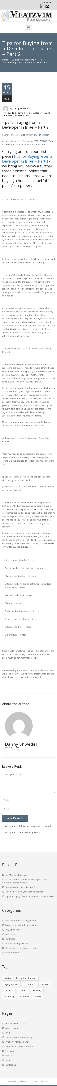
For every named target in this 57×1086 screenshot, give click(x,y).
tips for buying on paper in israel (21, 948)
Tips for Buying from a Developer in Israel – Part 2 (25, 125)
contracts (23, 990)
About (8, 1060)
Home (5, 59)
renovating (9, 996)
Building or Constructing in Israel (27, 59)
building (12, 112)
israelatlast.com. (42, 134)
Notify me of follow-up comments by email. (27, 826)
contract (44, 984)
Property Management (16, 1041)
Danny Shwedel (20, 108)
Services (9, 1051)
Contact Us (10, 1064)
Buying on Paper (13, 929)
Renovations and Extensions (19, 1046)
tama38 (37, 996)
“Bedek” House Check (15, 1023)
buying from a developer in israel (21, 925)
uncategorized (12, 952)
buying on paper (11, 984)
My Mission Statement (16, 874)
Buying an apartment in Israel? (20, 887)
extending (37, 990)
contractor (10, 934)
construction (22, 115)
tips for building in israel (16, 943)
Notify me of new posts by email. (22, 832)
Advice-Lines (11, 1028)
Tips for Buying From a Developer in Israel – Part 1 (27, 159)
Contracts (10, 938)
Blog (7, 1032)
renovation (24, 996)
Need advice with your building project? (24, 891)
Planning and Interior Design (19, 1037)
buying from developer (30, 112)
